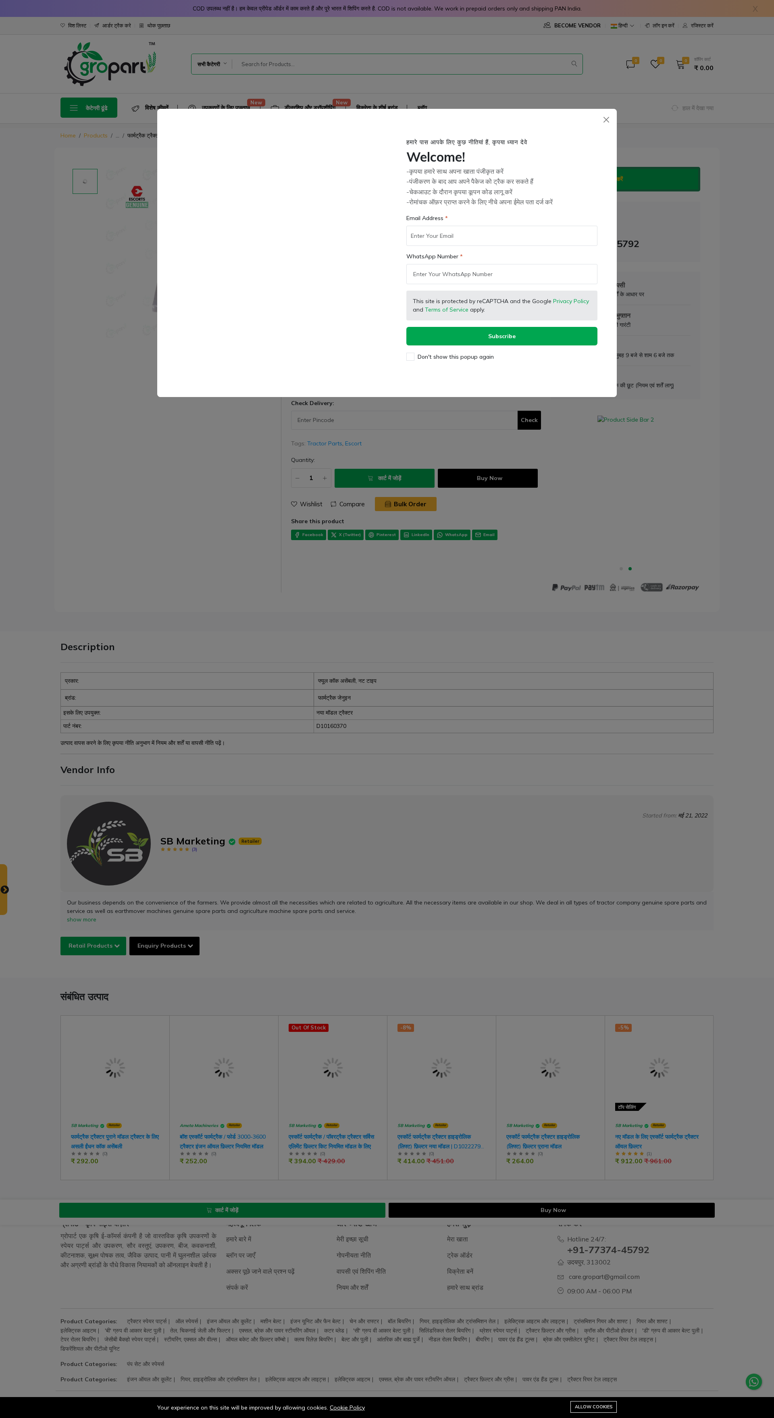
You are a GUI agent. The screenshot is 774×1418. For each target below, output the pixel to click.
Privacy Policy (571, 301)
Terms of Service (446, 309)
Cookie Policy (347, 1407)
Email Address (424, 218)
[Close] (606, 119)
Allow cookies (593, 1407)
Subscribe (502, 336)
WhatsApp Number (432, 256)
